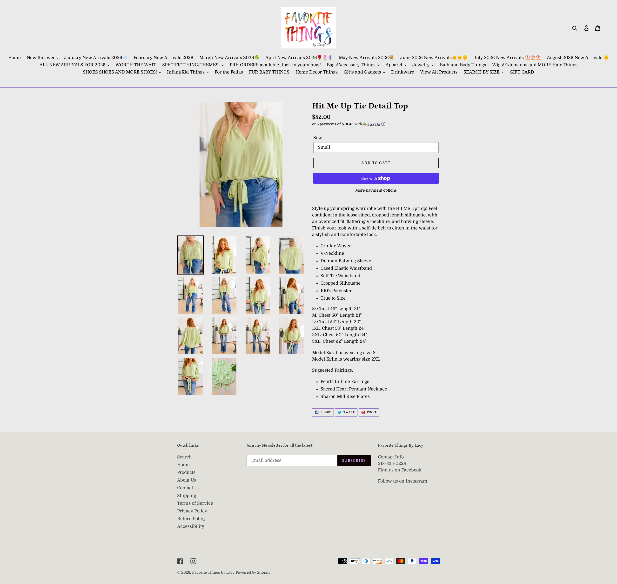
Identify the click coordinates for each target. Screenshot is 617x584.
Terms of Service (195, 503)
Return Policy (191, 518)
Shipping (186, 495)
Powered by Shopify (253, 573)
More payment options (376, 190)
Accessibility (190, 526)
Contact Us (188, 487)
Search (184, 457)
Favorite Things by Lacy (213, 573)
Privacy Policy (192, 511)
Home (183, 464)
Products (186, 472)
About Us (186, 480)
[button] (376, 124)
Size (317, 137)
